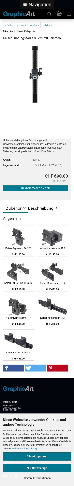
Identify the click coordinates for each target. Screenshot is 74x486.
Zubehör (14, 208)
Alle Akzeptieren (37, 456)
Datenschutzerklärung (24, 448)
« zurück (21, 25)
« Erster (9, 25)
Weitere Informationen (37, 478)
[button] (37, 4)
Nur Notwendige (37, 468)
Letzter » (47, 25)
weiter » (34, 25)
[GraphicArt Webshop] (17, 14)
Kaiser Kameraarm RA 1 (52, 248)
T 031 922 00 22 (10, 410)
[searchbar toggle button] (49, 14)
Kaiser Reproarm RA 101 (18, 248)
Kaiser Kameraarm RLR (52, 318)
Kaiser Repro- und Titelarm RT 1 (18, 284)
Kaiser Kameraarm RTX (52, 283)
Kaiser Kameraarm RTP (18, 318)
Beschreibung (40, 208)
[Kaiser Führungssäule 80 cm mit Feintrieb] (35, 73)
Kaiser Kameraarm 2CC (18, 352)
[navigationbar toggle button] (69, 14)
